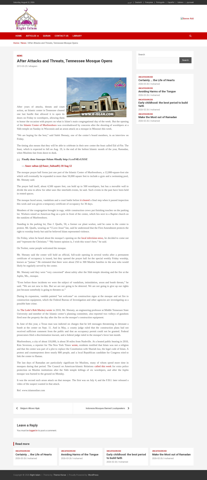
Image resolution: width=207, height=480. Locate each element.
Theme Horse (59, 475)
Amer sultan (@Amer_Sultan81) (42, 165)
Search (141, 54)
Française (149, 2)
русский (190, 2)
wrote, (75, 345)
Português (160, 2)
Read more (22, 444)
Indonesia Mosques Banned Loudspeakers (105, 408)
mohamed (155, 84)
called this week (103, 366)
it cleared (85, 200)
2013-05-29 (22, 66)
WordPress (93, 475)
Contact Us (61, 36)
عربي (130, 2)
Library (77, 36)
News (19, 56)
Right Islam (35, 475)
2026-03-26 (143, 84)
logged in (33, 430)
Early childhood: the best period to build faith (163, 104)
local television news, (92, 238)
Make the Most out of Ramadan (157, 117)
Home (18, 36)
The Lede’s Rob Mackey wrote (36, 310)
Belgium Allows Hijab (30, 408)
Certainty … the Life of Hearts (156, 80)
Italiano (180, 2)
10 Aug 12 (66, 165)
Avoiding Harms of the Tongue (157, 91)
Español (171, 2)
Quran (46, 36)
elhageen (33, 66)
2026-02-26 (143, 110)
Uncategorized (145, 77)
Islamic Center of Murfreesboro (40, 125)
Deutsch (138, 2)
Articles (31, 36)
